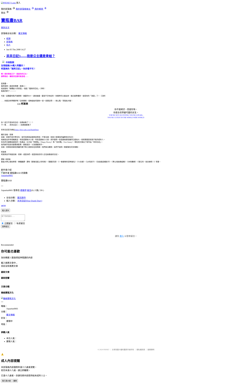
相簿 (8, 39)
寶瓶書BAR (11, 20)
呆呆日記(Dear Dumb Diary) (29, 201)
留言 (29, 190)
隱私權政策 (140, 350)
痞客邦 (23, 190)
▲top (3, 205)
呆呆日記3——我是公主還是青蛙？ (30, 56)
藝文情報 (22, 33)
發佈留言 (5, 227)
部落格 (9, 42)
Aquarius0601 (7, 175)
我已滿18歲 (6, 381)
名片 (8, 45)
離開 (15, 381)
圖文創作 (21, 198)
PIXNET (106, 350)
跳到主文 (5, 28)
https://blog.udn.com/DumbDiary (27, 130)
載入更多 (5, 210)
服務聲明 (151, 350)
